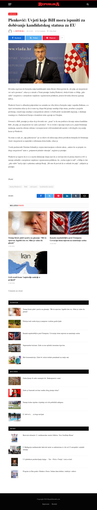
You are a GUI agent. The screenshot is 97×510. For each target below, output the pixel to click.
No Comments (41, 31)
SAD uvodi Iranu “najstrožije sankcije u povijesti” (24, 278)
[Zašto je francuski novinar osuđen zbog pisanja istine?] (14, 393)
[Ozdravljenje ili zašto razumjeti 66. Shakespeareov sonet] (14, 381)
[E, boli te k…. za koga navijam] (14, 417)
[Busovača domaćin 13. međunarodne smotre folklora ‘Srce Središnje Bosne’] (14, 438)
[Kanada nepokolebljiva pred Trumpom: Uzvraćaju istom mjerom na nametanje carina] (69, 223)
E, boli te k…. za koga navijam (33, 414)
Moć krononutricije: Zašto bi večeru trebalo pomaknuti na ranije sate (46, 357)
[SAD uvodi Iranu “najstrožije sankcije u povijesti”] (27, 262)
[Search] (87, 4)
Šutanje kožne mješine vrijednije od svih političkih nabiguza (43, 402)
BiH (25, 187)
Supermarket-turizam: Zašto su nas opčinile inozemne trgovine (44, 345)
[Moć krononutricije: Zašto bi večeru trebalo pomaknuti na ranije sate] (14, 360)
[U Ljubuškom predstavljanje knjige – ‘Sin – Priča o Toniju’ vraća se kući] (14, 462)
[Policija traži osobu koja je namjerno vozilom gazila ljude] (14, 324)
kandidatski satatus (46, 187)
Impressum (45, 504)
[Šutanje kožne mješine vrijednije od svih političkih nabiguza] (14, 405)
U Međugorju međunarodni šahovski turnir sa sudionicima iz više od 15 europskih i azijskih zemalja (53, 448)
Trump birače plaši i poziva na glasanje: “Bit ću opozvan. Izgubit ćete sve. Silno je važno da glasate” (27, 240)
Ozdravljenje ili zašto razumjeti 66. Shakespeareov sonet (42, 378)
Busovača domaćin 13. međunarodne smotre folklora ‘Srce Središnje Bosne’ (48, 435)
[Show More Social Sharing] (62, 38)
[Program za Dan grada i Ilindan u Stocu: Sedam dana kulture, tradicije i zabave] (14, 474)
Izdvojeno (12, 14)
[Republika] (48, 4)
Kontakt (54, 504)
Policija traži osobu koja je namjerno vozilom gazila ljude (42, 321)
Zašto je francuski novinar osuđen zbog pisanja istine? (41, 390)
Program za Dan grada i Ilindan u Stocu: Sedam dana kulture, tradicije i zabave (49, 471)
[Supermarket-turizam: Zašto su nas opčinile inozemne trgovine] (14, 348)
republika (19, 31)
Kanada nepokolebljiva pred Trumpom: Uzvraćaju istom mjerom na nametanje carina (68, 239)
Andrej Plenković (15, 187)
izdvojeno (33, 187)
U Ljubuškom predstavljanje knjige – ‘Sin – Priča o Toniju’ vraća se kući (47, 459)
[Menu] (9, 4)
